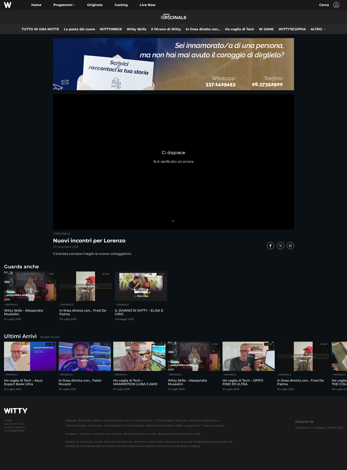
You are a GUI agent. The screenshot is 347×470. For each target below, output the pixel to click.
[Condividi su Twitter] (280, 245)
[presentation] (332, 367)
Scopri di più (50, 337)
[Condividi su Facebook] (270, 245)
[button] (64, 5)
